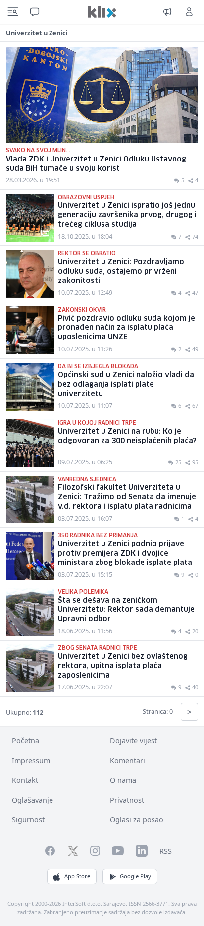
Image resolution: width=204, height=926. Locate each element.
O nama (123, 780)
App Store (77, 876)
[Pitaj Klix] (35, 12)
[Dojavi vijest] (167, 12)
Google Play (135, 876)
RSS (165, 851)
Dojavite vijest (133, 740)
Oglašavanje (32, 800)
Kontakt (25, 780)
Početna (25, 740)
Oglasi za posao (136, 819)
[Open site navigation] (13, 12)
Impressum (31, 760)
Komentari (127, 760)
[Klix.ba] (102, 12)
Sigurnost (28, 819)
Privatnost (127, 800)
